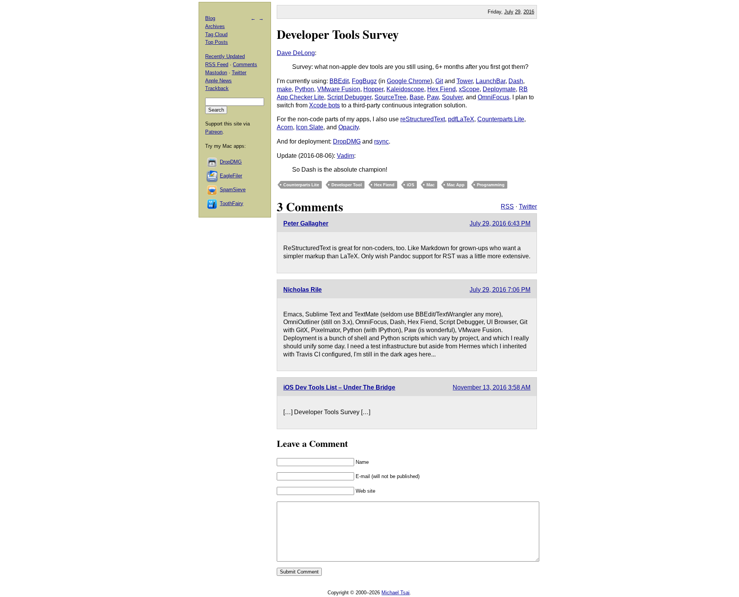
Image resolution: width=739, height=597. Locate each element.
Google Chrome (408, 81)
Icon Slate (309, 127)
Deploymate (499, 89)
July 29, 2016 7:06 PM (500, 289)
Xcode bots (324, 105)
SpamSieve (233, 189)
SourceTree (390, 97)
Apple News (218, 81)
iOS (410, 184)
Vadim (345, 155)
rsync (381, 141)
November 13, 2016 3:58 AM (491, 387)
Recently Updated (225, 56)
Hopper (373, 89)
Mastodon (216, 72)
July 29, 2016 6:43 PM (500, 223)
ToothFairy (231, 203)
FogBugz (364, 81)
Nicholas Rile (302, 289)
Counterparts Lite (500, 119)
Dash (515, 81)
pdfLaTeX (461, 119)
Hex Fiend (441, 89)
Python (304, 89)
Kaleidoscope (405, 89)
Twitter (528, 206)
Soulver (452, 97)
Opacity (348, 127)
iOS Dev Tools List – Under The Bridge (339, 387)
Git (439, 81)
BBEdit (339, 81)
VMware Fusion (338, 89)
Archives (215, 26)
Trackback (217, 88)
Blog (210, 18)
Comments (245, 64)
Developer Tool (346, 184)
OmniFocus (493, 97)
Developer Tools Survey (338, 34)
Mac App (456, 184)
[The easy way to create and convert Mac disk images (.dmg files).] (212, 162)
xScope (469, 89)
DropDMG (347, 141)
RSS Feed (216, 64)
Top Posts (216, 42)
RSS (507, 206)
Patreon (213, 132)
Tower (464, 81)
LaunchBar (490, 81)
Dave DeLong (296, 53)
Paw (433, 97)
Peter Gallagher (305, 223)
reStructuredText (422, 119)
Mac (430, 184)
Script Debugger (349, 97)
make (284, 89)
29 (517, 12)
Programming (491, 184)
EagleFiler (231, 176)
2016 (528, 12)
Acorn (285, 127)
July (508, 12)
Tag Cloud (216, 34)
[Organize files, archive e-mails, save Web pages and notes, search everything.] (212, 176)
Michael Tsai (395, 592)
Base (417, 97)
